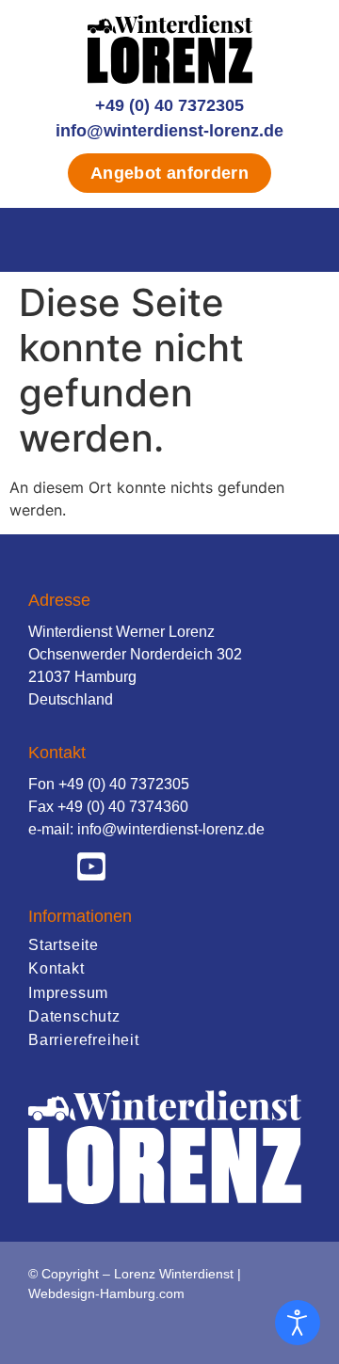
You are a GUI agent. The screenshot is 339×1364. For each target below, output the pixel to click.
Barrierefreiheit (83, 1040)
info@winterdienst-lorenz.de (169, 130)
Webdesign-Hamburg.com (106, 1293)
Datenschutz (74, 1016)
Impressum (68, 993)
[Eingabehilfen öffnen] (297, 1322)
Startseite (63, 945)
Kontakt (56, 968)
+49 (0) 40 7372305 (169, 105)
